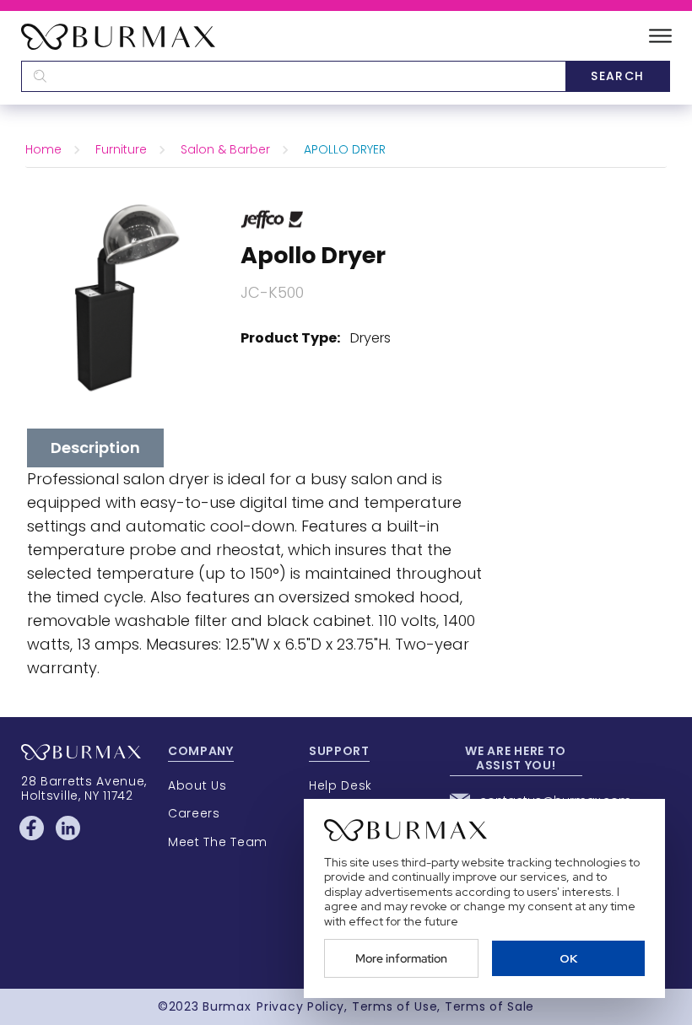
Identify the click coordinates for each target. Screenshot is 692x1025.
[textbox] (293, 76)
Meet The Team (218, 841)
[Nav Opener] (660, 36)
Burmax (227, 1006)
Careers (194, 813)
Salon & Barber (225, 149)
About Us (197, 785)
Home (43, 149)
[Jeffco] (272, 218)
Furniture (121, 149)
